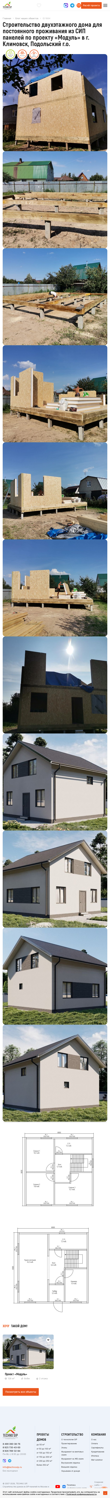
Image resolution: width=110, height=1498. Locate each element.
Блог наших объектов (26, 18)
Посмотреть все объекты (20, 1391)
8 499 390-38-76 (11, 1444)
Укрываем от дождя (70, 1471)
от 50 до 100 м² (44, 1449)
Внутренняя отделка (70, 1463)
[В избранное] (48, 1340)
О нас (93, 1439)
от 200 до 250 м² (44, 1461)
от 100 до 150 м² (44, 1453)
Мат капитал (96, 1460)
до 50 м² (41, 1444)
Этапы (64, 1447)
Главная (7, 18)
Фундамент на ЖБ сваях (72, 1459)
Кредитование (97, 1451)
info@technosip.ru (12, 1467)
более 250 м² (43, 1465)
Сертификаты (97, 1447)
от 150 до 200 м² (44, 1457)
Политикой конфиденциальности (81, 1494)
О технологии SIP (69, 1439)
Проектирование (69, 1443)
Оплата (94, 1443)
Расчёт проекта (91, 5)
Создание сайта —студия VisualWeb (98, 1486)
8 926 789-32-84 (11, 1451)
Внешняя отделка (69, 1467)
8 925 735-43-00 (11, 1447)
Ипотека (95, 1456)
